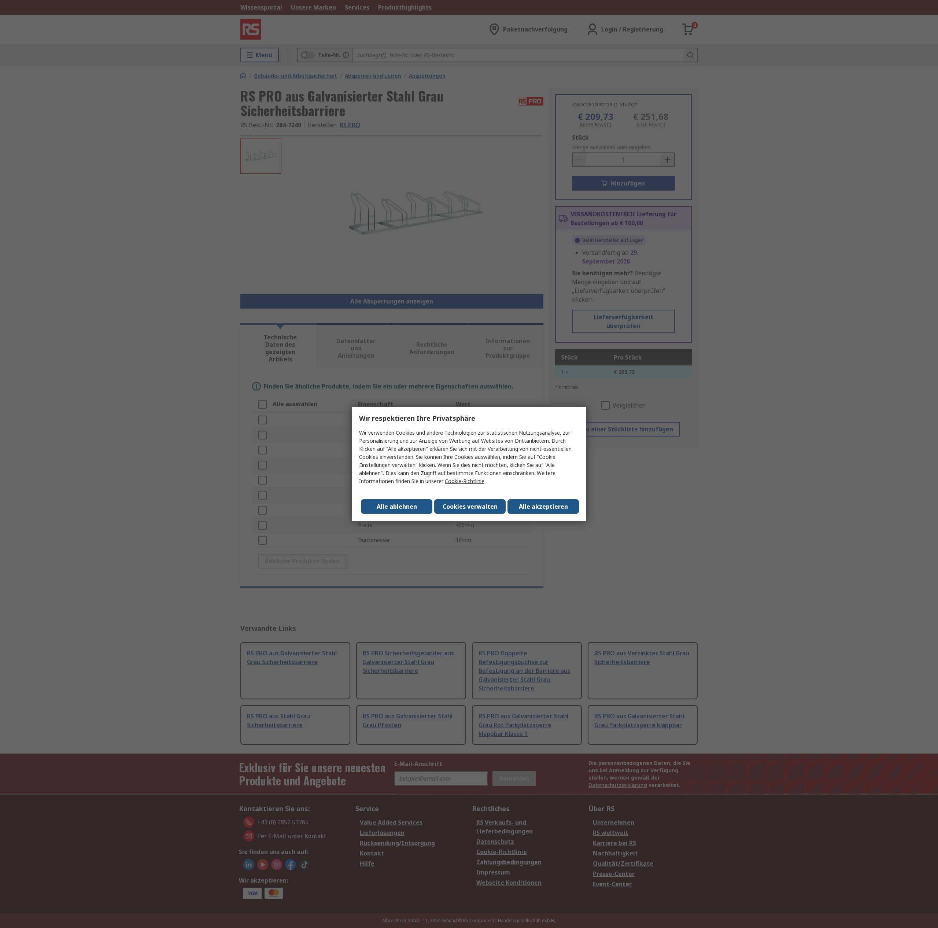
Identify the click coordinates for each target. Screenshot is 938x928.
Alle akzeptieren (543, 506)
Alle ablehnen (397, 506)
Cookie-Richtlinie (464, 481)
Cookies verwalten (470, 506)
